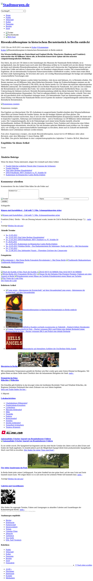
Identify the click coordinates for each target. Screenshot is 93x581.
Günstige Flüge (12, 531)
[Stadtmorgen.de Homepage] (15, 5)
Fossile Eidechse (12, 168)
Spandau (9, 421)
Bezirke (9, 26)
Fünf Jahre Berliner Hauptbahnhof (19, 170)
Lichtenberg (10, 407)
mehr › (71, 373)
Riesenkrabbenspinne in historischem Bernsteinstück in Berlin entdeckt (50, 310)
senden (4, 201)
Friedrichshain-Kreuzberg (15, 405)
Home (8, 15)
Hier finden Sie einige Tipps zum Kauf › (39, 450)
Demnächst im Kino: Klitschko (9, 379)
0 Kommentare (42, 47)
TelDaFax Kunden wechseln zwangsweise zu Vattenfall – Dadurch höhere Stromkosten (56, 327)
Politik (8, 17)
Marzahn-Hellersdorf (14, 410)
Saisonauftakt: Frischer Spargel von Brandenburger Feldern (26, 439)
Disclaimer (10, 571)
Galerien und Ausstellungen (12, 486)
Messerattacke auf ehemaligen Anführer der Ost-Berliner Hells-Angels (49, 349)
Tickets (8, 529)
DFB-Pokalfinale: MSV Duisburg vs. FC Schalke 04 (26, 173)
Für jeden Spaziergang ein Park (14, 468)
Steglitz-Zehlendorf (13, 423)
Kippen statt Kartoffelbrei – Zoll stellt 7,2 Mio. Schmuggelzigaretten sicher (31, 210)
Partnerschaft (11, 525)
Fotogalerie (10, 563)
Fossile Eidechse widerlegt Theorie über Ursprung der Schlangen (31, 166)
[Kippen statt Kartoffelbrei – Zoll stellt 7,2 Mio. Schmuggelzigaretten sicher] (30, 215)
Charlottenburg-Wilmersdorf (16, 403)
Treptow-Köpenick (13, 427)
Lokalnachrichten (8, 398)
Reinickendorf (11, 418)
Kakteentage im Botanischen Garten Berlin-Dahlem (25, 175)
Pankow (9, 416)
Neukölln (9, 414)
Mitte (8, 412)
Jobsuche (9, 533)
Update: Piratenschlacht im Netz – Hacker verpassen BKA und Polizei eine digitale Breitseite (45, 330)
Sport (8, 28)
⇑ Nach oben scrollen (83, 565)
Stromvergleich (11, 527)
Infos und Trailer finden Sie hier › (13, 389)
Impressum (10, 573)
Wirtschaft (10, 20)
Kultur (8, 22)
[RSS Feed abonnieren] (11, 37)
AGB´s (8, 569)
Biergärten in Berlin (9, 366)
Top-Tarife (10, 538)
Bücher (8, 520)
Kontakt (9, 576)
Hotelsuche (10, 522)
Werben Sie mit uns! (15, 226)
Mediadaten (10, 578)
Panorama (9, 24)
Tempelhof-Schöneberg (15, 425)
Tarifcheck (10, 536)
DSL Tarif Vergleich (13, 540)
